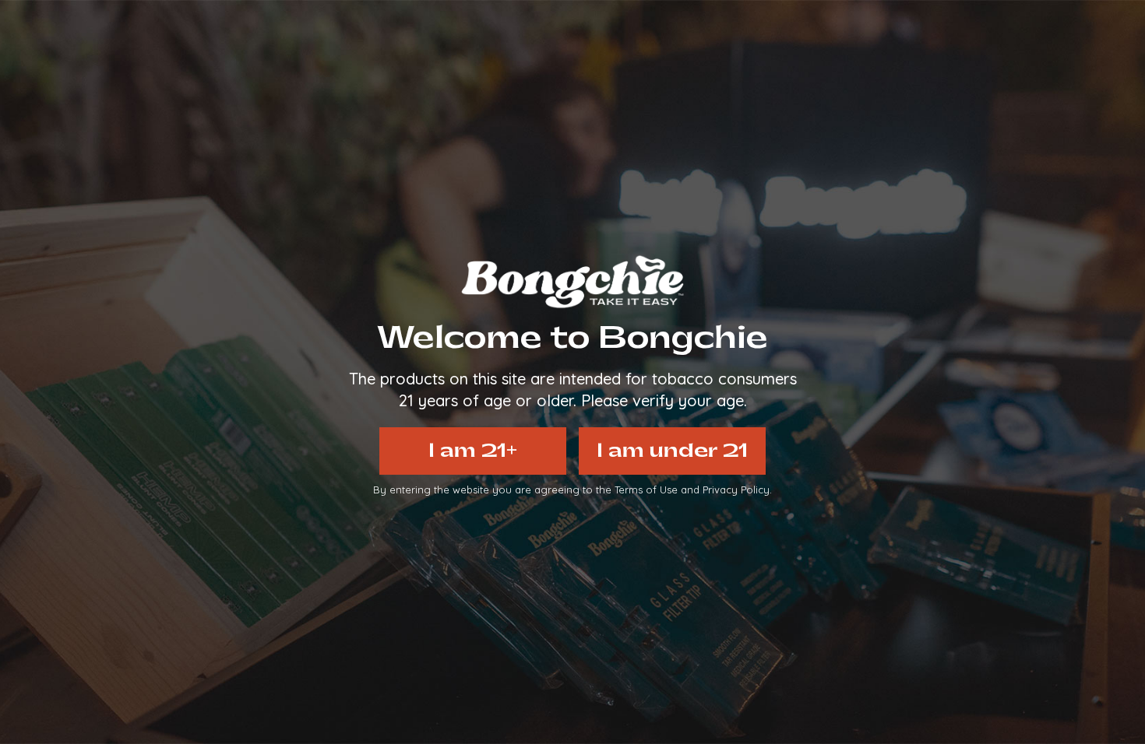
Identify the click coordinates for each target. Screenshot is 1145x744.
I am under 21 (672, 450)
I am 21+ (472, 450)
